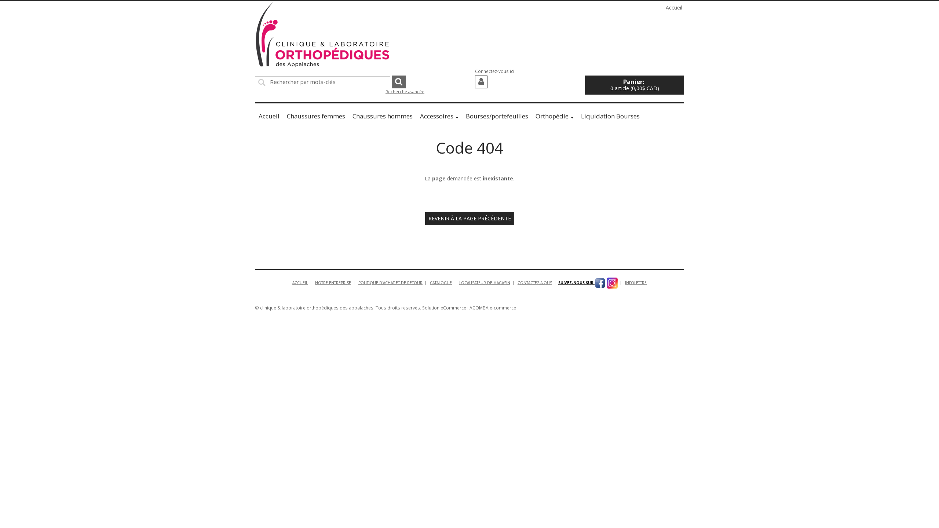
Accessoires (436, 116)
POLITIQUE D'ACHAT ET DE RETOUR (390, 282)
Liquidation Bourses (610, 116)
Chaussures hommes (382, 116)
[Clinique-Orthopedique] (323, 34)
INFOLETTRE (636, 282)
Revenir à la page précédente (469, 218)
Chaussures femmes (316, 116)
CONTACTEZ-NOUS (535, 282)
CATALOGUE (441, 282)
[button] (634, 85)
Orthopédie (552, 116)
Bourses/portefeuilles (497, 116)
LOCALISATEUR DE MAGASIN (484, 282)
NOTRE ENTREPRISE (333, 282)
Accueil (674, 7)
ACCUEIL (300, 282)
